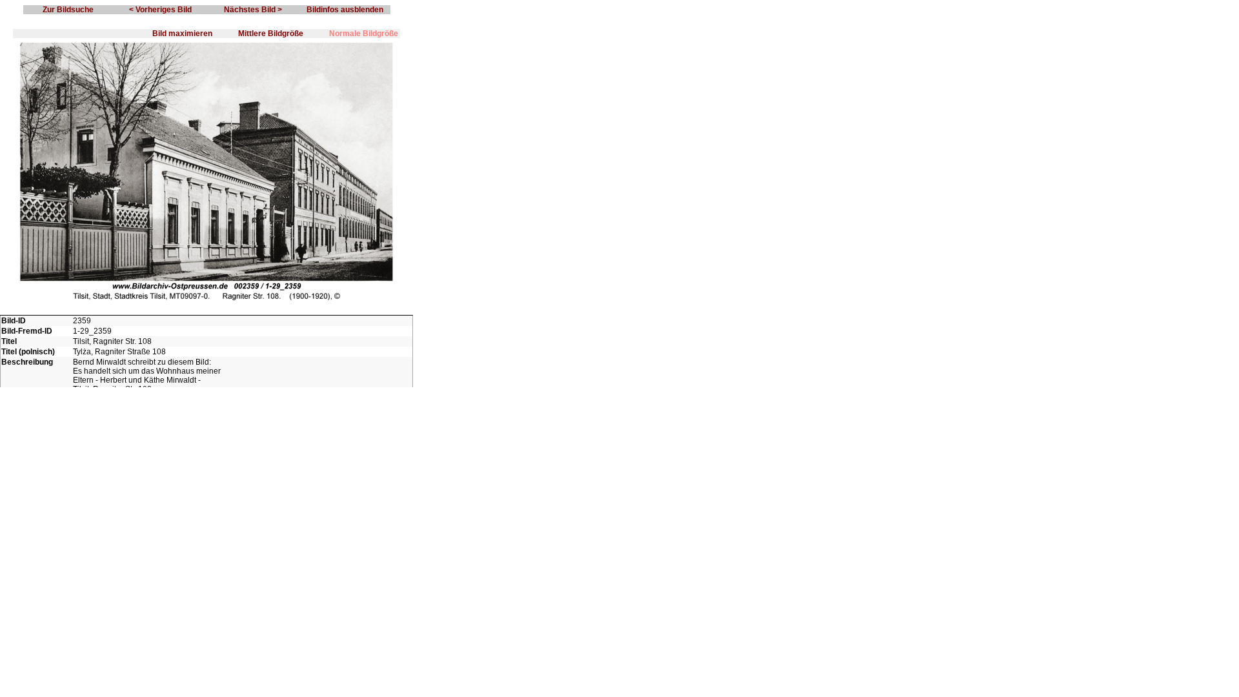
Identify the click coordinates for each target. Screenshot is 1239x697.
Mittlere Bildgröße (270, 33)
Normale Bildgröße (363, 33)
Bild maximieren (182, 33)
